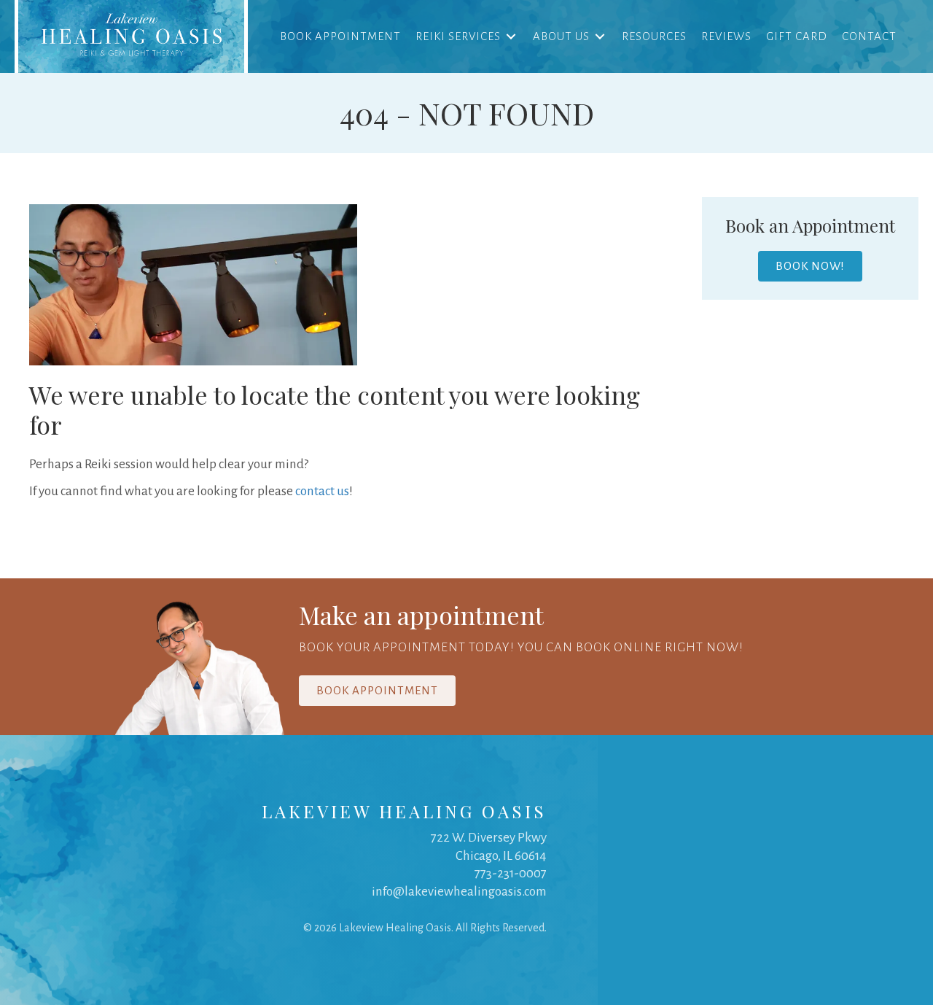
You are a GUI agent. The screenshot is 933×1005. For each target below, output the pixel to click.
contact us (322, 491)
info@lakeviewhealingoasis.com (459, 892)
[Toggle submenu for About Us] (600, 36)
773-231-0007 (511, 873)
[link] (131, 36)
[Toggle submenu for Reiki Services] (511, 36)
